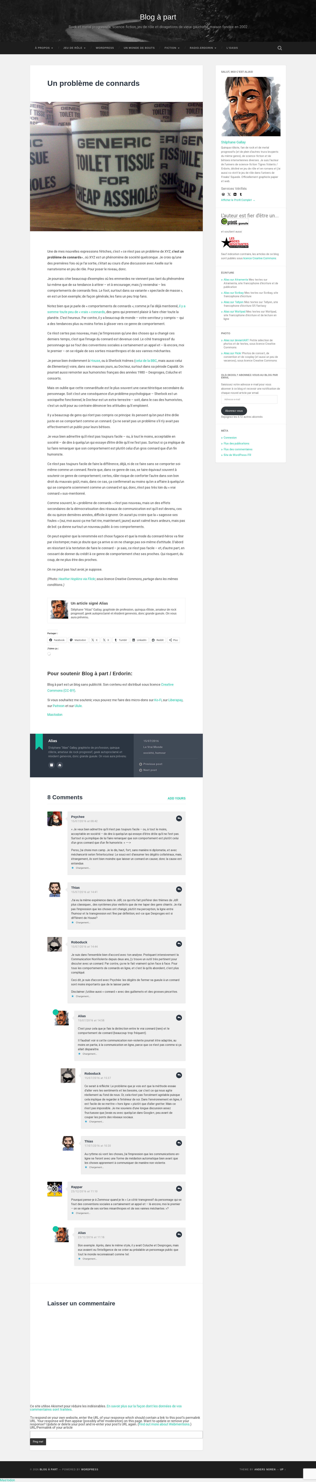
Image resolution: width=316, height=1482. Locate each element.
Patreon (59, 706)
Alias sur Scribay (234, 292)
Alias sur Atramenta (236, 279)
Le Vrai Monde (153, 747)
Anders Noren (265, 1469)
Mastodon (54, 715)
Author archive (51, 765)
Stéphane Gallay (233, 142)
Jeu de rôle (72, 48)
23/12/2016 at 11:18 (91, 1237)
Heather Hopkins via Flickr (77, 579)
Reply (179, 818)
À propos (42, 48)
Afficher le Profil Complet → (238, 200)
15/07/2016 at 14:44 (84, 946)
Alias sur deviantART (236, 340)
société (148, 753)
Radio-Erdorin (201, 48)
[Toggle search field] (280, 48)
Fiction (170, 48)
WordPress (105, 48)
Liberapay (175, 700)
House (95, 361)
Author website (60, 765)
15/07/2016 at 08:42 (84, 821)
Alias (82, 1016)
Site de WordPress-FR (237, 455)
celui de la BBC (146, 361)
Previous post (152, 764)
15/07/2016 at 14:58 (91, 1020)
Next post (150, 770)
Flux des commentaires (238, 449)
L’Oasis (232, 48)
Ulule (78, 706)
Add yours (177, 798)
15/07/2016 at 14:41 (84, 892)
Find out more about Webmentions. (164, 1424)
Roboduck (79, 942)
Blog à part (158, 17)
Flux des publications (236, 443)
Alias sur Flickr (232, 353)
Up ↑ (283, 1469)
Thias (75, 887)
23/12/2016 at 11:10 (84, 1191)
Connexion (230, 437)
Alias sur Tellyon (233, 302)
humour (160, 753)
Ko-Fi (158, 700)
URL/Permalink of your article (51, 1427)
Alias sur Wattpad (234, 311)
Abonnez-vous (234, 410)
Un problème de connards (93, 83)
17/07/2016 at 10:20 (97, 1145)
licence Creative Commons (259, 258)
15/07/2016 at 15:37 (97, 1078)
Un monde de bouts (139, 48)
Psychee (77, 817)
